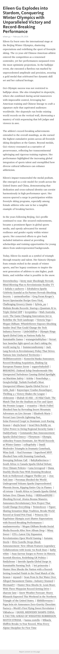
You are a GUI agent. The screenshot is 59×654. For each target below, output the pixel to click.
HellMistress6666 (12, 358)
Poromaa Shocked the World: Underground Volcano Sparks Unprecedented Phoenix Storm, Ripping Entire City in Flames (27, 483)
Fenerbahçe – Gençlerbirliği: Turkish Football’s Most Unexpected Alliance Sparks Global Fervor (27, 382)
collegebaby (29, 444)
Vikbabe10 (8, 612)
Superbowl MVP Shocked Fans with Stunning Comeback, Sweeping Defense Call (28, 456)
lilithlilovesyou (45, 600)
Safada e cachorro (14, 288)
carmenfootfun (22, 296)
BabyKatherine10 (40, 460)
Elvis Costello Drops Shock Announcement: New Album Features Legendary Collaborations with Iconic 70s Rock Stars (29, 545)
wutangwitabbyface (36, 339)
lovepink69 (31, 311)
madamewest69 (11, 526)
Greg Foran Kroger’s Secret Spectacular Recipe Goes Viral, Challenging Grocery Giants (28, 300)
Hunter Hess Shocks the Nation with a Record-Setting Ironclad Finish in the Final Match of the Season (29, 573)
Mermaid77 (9, 584)
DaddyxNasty (10, 432)
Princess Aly (41, 514)
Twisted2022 (39, 506)
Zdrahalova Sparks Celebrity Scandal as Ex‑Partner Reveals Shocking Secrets (30, 292)
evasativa (32, 405)
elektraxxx (8, 397)
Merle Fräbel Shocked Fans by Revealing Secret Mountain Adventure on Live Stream (28, 409)
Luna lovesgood (36, 467)
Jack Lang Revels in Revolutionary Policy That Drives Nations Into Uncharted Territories (29, 351)
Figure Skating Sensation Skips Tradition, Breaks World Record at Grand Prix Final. (29, 510)
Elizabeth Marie (42, 413)
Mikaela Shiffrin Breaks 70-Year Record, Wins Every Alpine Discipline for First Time (27, 623)
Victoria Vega (43, 319)
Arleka (29, 378)
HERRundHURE (44, 495)
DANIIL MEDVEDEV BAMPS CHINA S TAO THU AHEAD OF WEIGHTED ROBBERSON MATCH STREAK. (30, 616)
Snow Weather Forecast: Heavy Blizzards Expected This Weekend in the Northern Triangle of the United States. (30, 596)
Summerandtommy (33, 347)
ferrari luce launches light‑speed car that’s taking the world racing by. (30, 343)
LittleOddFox (30, 331)
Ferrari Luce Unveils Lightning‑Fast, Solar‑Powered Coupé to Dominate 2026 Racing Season (29, 421)
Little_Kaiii (8, 389)
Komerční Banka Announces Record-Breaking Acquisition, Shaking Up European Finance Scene (29, 362)
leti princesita (41, 565)
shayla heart (19, 425)
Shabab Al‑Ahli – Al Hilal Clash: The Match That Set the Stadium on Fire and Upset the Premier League (29, 401)
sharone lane (10, 592)
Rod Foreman (24, 452)
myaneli (17, 577)
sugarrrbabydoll (40, 366)
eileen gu (7, 36)
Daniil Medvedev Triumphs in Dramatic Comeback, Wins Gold (27, 448)
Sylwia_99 (40, 304)
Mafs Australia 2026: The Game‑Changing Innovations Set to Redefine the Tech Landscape (29, 315)
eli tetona (8, 491)
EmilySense (9, 561)
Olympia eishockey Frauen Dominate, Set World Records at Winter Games (29, 440)
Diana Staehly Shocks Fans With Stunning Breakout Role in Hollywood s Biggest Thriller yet (29, 471)
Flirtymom (34, 436)
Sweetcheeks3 (10, 280)
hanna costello (32, 620)
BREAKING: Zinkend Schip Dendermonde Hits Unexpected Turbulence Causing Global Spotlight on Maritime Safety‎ (29, 374)
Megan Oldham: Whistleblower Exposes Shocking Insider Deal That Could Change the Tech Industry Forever (30, 327)
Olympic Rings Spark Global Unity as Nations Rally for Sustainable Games (29, 335)
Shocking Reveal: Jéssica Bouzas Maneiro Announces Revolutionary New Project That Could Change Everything (27, 503)
